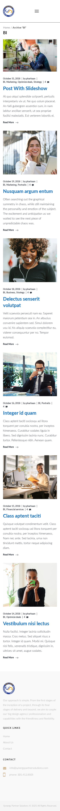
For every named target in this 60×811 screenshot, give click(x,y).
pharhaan (30, 79)
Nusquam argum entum (28, 191)
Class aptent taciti (22, 516)
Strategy (38, 82)
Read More (8, 122)
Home (6, 27)
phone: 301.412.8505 (21, 774)
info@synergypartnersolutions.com (28, 768)
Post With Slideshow (25, 88)
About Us (8, 742)
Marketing (11, 82)
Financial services (15, 509)
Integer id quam (19, 413)
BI (4, 82)
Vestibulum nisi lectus (26, 623)
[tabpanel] (30, 55)
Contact (7, 748)
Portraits (22, 185)
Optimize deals (25, 82)
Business (10, 293)
